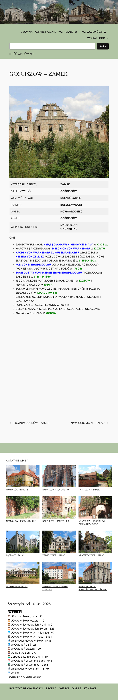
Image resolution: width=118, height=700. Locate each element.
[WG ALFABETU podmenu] (78, 32)
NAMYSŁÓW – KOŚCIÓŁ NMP (56, 490)
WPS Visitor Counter (30, 676)
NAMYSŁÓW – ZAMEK (89, 490)
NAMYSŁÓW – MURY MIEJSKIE (21, 521)
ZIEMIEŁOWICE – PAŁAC (53, 555)
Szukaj (102, 46)
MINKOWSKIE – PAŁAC (17, 586)
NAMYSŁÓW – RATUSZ (17, 490)
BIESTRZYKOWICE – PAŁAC (91, 555)
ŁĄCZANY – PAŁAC (15, 555)
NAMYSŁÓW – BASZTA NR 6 (55, 521)
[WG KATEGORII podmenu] (107, 38)
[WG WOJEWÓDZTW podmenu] (107, 32)
